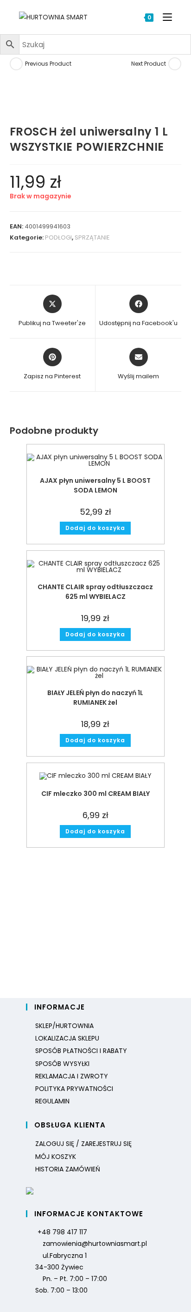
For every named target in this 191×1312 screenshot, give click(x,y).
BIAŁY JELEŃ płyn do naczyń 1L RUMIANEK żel (95, 697)
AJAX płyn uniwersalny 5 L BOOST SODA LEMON (95, 485)
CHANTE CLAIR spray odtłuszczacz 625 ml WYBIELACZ (95, 591)
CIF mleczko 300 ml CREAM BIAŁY (95, 793)
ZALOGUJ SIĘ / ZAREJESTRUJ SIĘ (83, 1143)
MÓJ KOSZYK (55, 1156)
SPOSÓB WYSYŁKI (62, 1063)
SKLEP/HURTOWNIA (64, 1025)
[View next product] (174, 63)
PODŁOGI (58, 237)
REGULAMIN (52, 1101)
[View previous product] (16, 63)
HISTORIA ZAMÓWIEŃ (67, 1169)
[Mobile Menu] (164, 17)
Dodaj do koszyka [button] (95, 528)
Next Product (148, 64)
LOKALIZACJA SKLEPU (67, 1038)
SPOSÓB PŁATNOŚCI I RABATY (81, 1050)
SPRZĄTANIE (92, 237)
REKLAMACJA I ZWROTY (71, 1076)
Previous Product (48, 64)
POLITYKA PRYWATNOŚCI (74, 1088)
